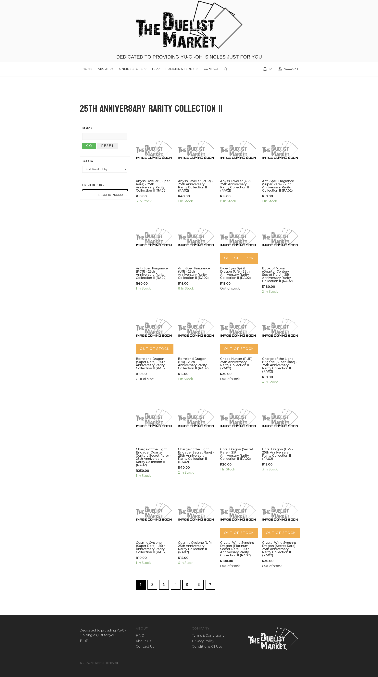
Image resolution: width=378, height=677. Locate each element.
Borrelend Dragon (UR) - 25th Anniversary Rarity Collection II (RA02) (193, 363)
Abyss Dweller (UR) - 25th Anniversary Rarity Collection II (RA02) (236, 185)
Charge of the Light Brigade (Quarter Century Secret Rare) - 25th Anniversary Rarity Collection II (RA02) (153, 457)
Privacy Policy (203, 641)
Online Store (131, 69)
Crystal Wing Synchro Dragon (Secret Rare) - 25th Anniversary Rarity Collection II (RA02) (279, 549)
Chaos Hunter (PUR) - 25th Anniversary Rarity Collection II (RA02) (237, 363)
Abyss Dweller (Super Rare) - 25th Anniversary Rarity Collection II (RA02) (153, 185)
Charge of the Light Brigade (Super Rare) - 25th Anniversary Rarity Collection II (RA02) (279, 365)
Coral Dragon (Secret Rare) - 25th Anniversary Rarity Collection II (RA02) (236, 454)
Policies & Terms (180, 69)
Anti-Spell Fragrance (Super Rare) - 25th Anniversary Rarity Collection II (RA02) (278, 185)
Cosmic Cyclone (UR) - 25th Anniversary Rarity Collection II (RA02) (196, 547)
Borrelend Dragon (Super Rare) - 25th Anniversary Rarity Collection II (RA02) (151, 363)
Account (291, 69)
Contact (211, 69)
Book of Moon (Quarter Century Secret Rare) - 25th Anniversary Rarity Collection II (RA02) (277, 274)
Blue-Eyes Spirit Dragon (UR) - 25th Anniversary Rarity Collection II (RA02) (235, 273)
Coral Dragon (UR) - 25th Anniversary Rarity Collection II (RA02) (277, 454)
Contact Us (145, 646)
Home (87, 69)
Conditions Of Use (207, 646)
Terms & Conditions (208, 635)
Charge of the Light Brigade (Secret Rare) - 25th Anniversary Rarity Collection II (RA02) (196, 455)
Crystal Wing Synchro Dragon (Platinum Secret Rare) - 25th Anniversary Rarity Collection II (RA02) (237, 549)
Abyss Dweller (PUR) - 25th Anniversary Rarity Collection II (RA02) (195, 185)
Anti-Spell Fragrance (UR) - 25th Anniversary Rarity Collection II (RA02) (194, 273)
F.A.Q (156, 69)
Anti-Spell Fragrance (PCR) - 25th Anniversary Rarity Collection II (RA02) (152, 273)
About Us (106, 69)
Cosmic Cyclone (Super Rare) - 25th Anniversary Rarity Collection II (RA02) (151, 547)
